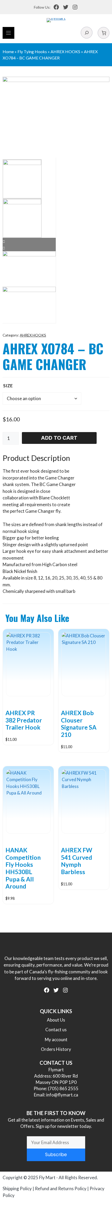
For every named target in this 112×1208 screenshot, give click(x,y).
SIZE (8, 385)
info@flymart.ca (62, 1094)
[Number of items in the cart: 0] (103, 33)
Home (8, 51)
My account (56, 1039)
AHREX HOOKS (65, 51)
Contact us (56, 1029)
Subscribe (56, 1154)
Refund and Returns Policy (60, 1188)
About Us (56, 1020)
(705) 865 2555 (63, 1088)
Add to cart (59, 438)
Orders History (56, 1049)
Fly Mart (47, 1177)
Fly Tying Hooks (32, 51)
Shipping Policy (17, 1188)
